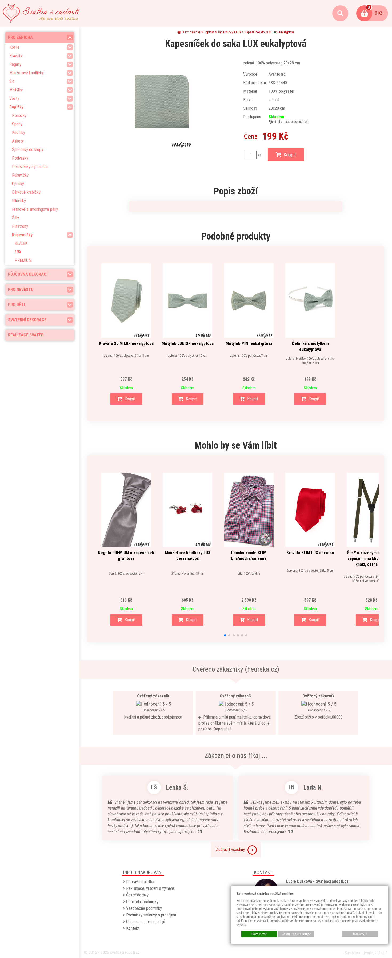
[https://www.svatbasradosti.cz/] (41, 13)
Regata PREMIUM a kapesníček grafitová (126, 555)
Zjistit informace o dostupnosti (289, 122)
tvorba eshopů (375, 952)
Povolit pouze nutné (296, 934)
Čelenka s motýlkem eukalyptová (310, 346)
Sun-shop (352, 952)
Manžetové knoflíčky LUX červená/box (187, 555)
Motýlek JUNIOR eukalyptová (188, 343)
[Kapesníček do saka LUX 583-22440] (161, 101)
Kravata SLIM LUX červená (310, 552)
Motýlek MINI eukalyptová (249, 343)
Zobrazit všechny (230, 849)
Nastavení (360, 933)
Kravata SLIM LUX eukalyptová (126, 343)
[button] (225, 635)
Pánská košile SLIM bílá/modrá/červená (248, 555)
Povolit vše (259, 934)
